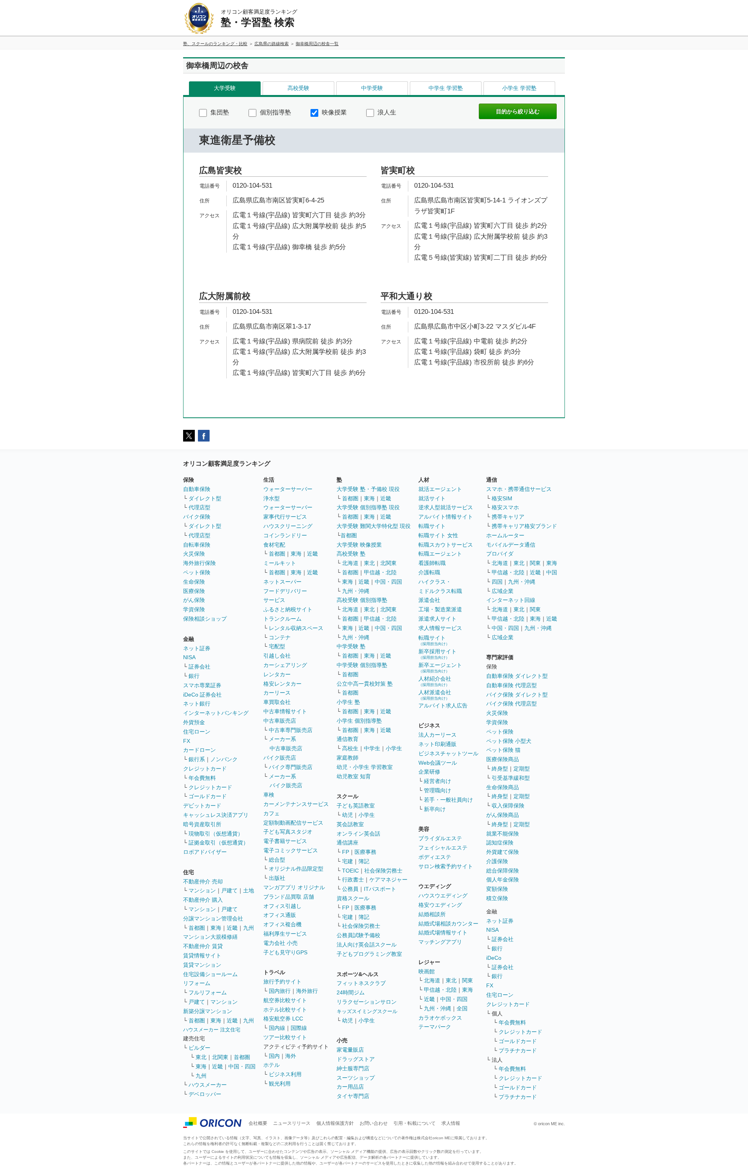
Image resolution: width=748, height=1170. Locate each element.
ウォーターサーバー (287, 489)
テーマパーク (434, 1027)
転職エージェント (440, 554)
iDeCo (493, 958)
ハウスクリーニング (287, 526)
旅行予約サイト (282, 981)
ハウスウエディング (443, 895)
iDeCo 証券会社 (202, 694)
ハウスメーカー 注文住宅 (211, 1030)
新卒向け (435, 809)
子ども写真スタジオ (287, 832)
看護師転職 (432, 563)
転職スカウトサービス (445, 545)
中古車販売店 (279, 721)
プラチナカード (518, 1050)
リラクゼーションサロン (367, 1002)
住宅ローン (196, 731)
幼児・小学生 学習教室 (365, 767)
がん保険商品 (502, 815)
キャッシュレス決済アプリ (216, 815)
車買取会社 (277, 702)
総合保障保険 (502, 870)
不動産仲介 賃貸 (203, 946)
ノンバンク (224, 759)
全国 (462, 1008)
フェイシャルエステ (443, 848)
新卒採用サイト (437, 654)
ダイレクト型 (205, 498)
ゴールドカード (208, 796)
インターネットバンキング (216, 713)
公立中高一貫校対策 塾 (365, 684)
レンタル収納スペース (296, 628)
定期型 (521, 768)
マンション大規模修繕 (210, 937)
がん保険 (194, 600)
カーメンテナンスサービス (296, 804)
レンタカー (277, 674)
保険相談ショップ (205, 619)
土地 (248, 890)
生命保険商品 (502, 787)
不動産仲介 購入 (203, 900)
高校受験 (298, 88)
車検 (268, 795)
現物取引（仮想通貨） (216, 833)
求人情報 (450, 1123)
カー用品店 (350, 1087)
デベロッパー (205, 1094)
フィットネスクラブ (361, 983)
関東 (467, 980)
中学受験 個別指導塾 (362, 665)
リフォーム (196, 983)
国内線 (277, 1028)
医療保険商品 (502, 759)
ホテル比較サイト (285, 1009)
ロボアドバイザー (205, 852)
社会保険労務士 (383, 870)
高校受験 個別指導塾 (362, 600)
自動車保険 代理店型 (511, 685)
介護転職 (429, 572)
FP (345, 852)
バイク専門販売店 (290, 767)
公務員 (350, 889)
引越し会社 (277, 656)
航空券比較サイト (285, 1000)
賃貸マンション (202, 965)
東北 (201, 1057)
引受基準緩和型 (511, 778)
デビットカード (202, 805)
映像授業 (333, 112)
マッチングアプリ (440, 942)
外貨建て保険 (502, 852)
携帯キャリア (508, 517)
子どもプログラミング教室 (369, 954)
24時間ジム (351, 992)
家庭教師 (347, 758)
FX (186, 741)
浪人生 (386, 112)
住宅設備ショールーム (210, 974)
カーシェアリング (285, 665)
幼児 (347, 815)
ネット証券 (196, 648)
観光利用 (280, 1083)
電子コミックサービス (290, 850)
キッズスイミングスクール (367, 1011)
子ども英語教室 (356, 805)
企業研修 (429, 772)
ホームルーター (505, 535)
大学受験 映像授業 (359, 545)
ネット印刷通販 (437, 744)
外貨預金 (194, 722)
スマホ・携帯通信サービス (519, 489)
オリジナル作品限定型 (296, 869)
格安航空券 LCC (283, 1018)
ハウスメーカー (208, 1085)
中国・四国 (242, 1066)
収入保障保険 (508, 805)
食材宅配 (274, 545)
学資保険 (194, 609)
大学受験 (225, 88)
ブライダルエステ (440, 838)
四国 (497, 582)
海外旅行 (307, 991)
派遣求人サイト (437, 619)
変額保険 (497, 889)
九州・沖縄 (355, 591)
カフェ (271, 813)
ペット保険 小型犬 (508, 741)
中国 (551, 572)
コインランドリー (285, 535)
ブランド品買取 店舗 (288, 897)
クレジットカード (205, 768)
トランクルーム (282, 619)
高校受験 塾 (351, 554)
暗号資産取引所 (202, 824)
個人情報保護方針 (335, 1123)
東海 (215, 928)
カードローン (199, 750)
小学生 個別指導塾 (359, 721)
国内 (274, 1056)
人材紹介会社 (434, 681)
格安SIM (502, 498)
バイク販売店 (279, 758)
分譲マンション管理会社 (213, 918)
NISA (189, 657)
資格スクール (353, 898)
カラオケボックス (440, 1018)
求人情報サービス (440, 628)
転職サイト (432, 526)
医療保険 (194, 591)
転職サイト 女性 (438, 535)
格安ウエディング (440, 905)
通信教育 (347, 739)
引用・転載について (414, 1123)
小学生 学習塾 (519, 88)
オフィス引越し (282, 906)
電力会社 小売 (280, 943)
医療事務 (365, 852)
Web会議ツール (437, 763)
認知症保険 (499, 842)
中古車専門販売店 (290, 730)
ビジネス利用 (285, 1074)
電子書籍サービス (285, 841)
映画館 (426, 971)
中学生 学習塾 (446, 88)
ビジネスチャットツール (448, 753)
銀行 (194, 676)
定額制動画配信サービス (293, 823)
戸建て (229, 890)
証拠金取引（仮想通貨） (219, 842)
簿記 (363, 861)
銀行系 (197, 759)
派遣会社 (429, 600)
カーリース (277, 693)
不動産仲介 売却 (203, 881)
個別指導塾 (274, 112)
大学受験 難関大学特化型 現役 (374, 526)
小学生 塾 (348, 702)
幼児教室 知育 (354, 776)
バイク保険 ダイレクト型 (517, 694)
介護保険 (497, 861)
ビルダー (199, 1048)
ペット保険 (196, 572)
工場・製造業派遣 (440, 609)
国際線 (299, 1028)
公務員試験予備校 (358, 935)
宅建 (347, 861)
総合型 (277, 860)
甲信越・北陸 (380, 572)
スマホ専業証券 (202, 685)
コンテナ (280, 637)
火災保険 (194, 554)
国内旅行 (280, 991)
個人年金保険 (502, 879)
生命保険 (194, 582)
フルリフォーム (208, 992)
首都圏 (197, 928)
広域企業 (502, 591)
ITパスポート (380, 889)
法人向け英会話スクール (367, 944)
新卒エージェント (440, 667)
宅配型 (277, 646)
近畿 (232, 928)
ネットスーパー (282, 582)
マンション (202, 890)
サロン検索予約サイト (445, 866)
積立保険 (497, 898)
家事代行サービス (285, 517)
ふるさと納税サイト (287, 609)
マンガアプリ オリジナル (294, 887)
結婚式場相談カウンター (448, 923)
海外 (290, 1056)
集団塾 (219, 112)
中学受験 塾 (351, 646)
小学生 (394, 748)
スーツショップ (356, 1078)
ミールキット (279, 563)
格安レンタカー (282, 684)
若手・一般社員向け (448, 800)
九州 (248, 928)
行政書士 (353, 879)
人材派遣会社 (434, 694)
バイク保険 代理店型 (511, 703)
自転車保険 (196, 545)
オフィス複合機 (282, 924)
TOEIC (350, 870)
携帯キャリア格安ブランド (524, 526)
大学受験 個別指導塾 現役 (368, 507)
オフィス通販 (279, 915)
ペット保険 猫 (503, 750)
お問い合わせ (374, 1123)
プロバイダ (499, 554)
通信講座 (347, 842)
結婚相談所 (432, 914)
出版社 (277, 878)
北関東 (220, 1057)
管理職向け (437, 790)
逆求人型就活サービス (445, 507)
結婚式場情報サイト (443, 932)
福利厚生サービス (285, 934)
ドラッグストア (356, 1059)
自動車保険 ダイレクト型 (517, 676)
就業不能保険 (502, 833)
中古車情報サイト (285, 711)
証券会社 (199, 666)
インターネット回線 (510, 600)
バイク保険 (196, 517)
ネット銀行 (196, 703)
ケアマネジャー (388, 879)
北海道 (350, 563)
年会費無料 (202, 778)
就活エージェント (440, 489)
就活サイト (432, 498)
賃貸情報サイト (202, 955)
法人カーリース (437, 735)
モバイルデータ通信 (510, 545)
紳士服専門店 (353, 1068)
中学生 (372, 748)
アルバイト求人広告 (443, 705)
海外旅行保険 (199, 563)
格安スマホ (505, 507)
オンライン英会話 (358, 833)
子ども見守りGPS (285, 952)
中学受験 (372, 88)
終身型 (500, 768)
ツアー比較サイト (285, 1037)
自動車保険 (196, 489)
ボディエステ (434, 857)
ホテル (271, 1065)
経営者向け (437, 781)
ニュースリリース (291, 1123)
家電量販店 (350, 1050)
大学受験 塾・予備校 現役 (368, 489)
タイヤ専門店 (353, 1096)
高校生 (350, 748)
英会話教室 (350, 824)
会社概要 (258, 1123)
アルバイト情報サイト (445, 517)
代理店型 (199, 507)
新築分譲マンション (207, 1011)
